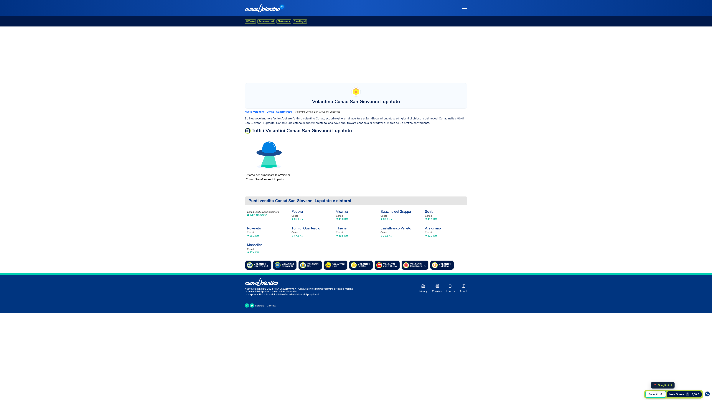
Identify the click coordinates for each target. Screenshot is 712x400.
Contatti (271, 305)
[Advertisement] (356, 54)
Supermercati (266, 21)
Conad (271, 112)
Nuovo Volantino (255, 112)
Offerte (250, 21)
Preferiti (655, 394)
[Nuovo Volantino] (262, 8)
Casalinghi (300, 21)
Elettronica (284, 21)
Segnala (259, 305)
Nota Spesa (684, 394)
